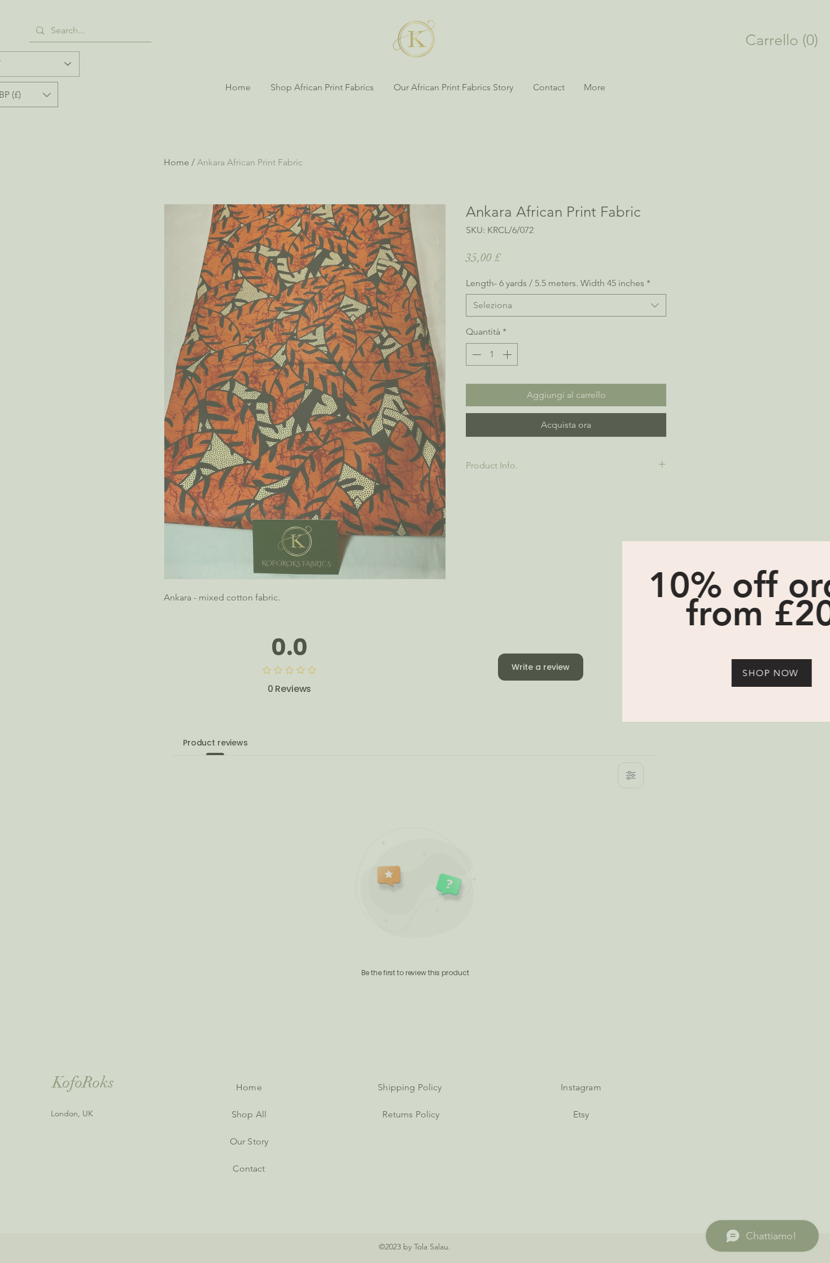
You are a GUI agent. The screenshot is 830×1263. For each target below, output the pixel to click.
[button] (815, 552)
